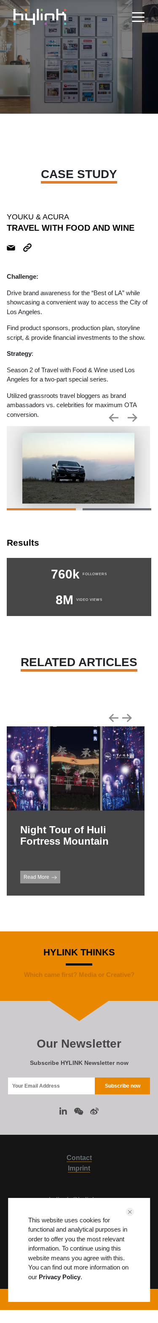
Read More (36, 877)
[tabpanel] (78, 468)
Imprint (79, 1168)
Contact (79, 1157)
